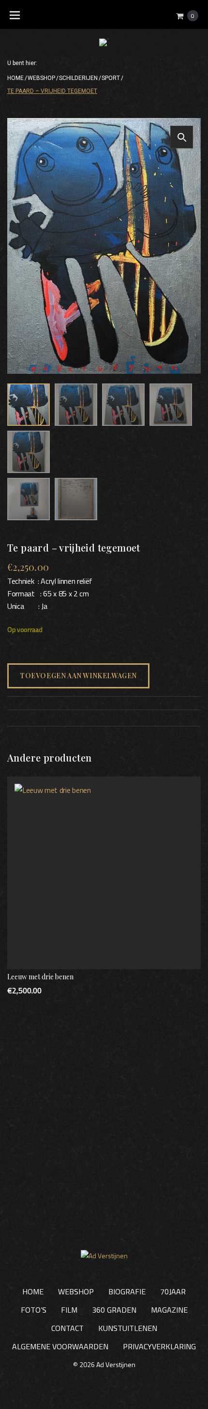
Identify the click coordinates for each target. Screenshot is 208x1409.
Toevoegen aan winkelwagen (78, 675)
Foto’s (33, 1310)
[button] (181, 137)
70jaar (173, 1291)
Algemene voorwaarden (60, 1346)
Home (15, 78)
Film (69, 1310)
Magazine (169, 1310)
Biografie (127, 1291)
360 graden (114, 1310)
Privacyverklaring (159, 1346)
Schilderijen (78, 78)
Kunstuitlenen (127, 1328)
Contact (67, 1328)
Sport (111, 78)
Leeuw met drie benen (40, 976)
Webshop (41, 78)
